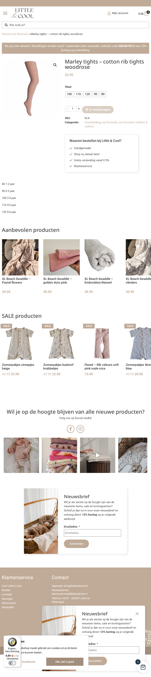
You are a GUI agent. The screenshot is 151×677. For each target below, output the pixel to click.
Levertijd (7, 594)
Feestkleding (92, 122)
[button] (5, 13)
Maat (68, 87)
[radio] (69, 94)
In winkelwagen (99, 109)
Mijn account (120, 13)
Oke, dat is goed (64, 661)
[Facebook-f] (70, 429)
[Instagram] (80, 429)
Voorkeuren (28, 661)
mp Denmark (20, 34)
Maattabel (8, 607)
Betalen (6, 590)
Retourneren (9, 603)
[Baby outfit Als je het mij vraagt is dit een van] (21, 455)
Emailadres (71, 526)
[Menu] (18, 638)
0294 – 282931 (71, 598)
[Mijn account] (109, 13)
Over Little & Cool (11, 586)
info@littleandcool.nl (76, 586)
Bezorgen (7, 598)
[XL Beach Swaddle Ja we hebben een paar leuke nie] (59, 455)
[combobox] (75, 25)
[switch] (12, 663)
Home (5, 34)
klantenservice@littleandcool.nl (69, 593)
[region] (47, 652)
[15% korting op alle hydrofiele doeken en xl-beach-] (97, 455)
